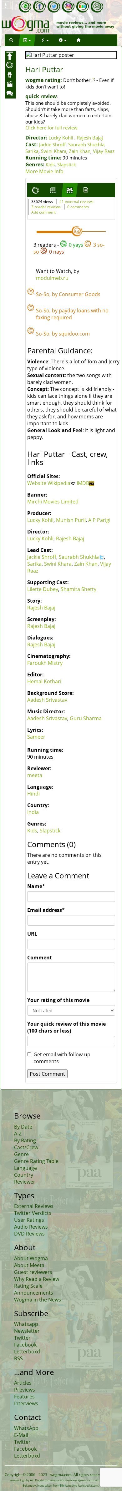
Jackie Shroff (52, 144)
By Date (23, 1126)
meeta (34, 775)
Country (23, 1174)
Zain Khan (79, 151)
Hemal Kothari (44, 681)
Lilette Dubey (42, 589)
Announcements (33, 1292)
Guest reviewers (33, 1272)
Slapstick (66, 164)
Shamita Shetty (78, 589)
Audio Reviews (31, 1226)
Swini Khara (53, 151)
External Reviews (33, 1206)
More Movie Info (44, 171)
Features (24, 1396)
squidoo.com (74, 333)
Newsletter (27, 1330)
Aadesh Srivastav (47, 699)
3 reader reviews (46, 207)
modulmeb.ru (52, 278)
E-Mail (21, 1435)
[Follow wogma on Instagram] (68, 6)
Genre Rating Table (36, 1161)
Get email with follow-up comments (61, 1058)
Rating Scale (28, 1285)
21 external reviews (76, 201)
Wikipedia (59, 483)
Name (36, 886)
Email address (46, 910)
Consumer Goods (79, 294)
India (33, 812)
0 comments (78, 207)
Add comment (43, 212)
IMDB (83, 483)
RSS (18, 1358)
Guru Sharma (86, 718)
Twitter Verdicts (32, 1213)
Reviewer (24, 1181)
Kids (50, 164)
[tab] (35, 190)
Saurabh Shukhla (86, 144)
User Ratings (29, 1219)
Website (37, 483)
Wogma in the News (37, 1299)
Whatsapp (26, 1324)
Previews (24, 1389)
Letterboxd (27, 1351)
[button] (11, 40)
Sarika (31, 151)
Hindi (33, 793)
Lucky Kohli (60, 137)
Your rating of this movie (58, 1000)
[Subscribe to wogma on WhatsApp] (25, 6)
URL (32, 933)
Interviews (26, 1403)
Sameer (36, 736)
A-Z (18, 1133)
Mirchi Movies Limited (53, 501)
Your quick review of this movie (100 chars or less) (66, 1027)
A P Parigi (99, 520)
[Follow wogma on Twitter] (53, 6)
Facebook (25, 1344)
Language (25, 1168)
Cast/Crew (26, 1147)
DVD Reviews (29, 1233)
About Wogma (31, 1258)
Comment (39, 957)
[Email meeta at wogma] (97, 6)
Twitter (22, 1337)
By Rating (25, 1140)
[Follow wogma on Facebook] (39, 6)
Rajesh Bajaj (90, 137)
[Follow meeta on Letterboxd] (82, 6)
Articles (23, 1382)
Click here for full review (51, 127)
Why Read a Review (36, 1279)
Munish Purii (71, 520)
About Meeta (29, 1265)
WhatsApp (26, 1428)
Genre (21, 1154)
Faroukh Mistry (45, 663)
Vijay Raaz (103, 151)
